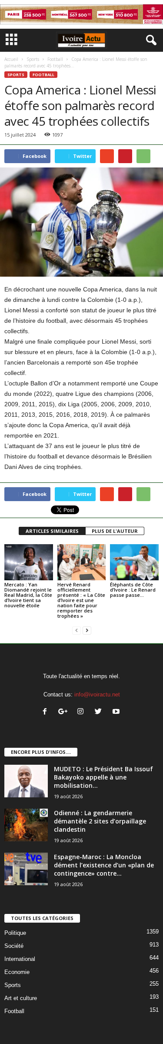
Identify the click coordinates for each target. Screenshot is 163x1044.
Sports (33, 59)
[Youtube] (117, 712)
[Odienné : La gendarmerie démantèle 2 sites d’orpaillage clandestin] (26, 825)
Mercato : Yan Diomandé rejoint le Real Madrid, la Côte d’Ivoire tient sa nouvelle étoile (28, 595)
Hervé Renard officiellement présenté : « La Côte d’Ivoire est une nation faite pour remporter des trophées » (81, 600)
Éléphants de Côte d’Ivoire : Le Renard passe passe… (133, 589)
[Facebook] (47, 712)
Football (55, 59)
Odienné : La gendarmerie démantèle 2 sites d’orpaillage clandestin (100, 821)
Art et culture (20, 998)
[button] (149, 40)
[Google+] (64, 712)
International (19, 959)
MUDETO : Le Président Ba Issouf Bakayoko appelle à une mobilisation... (103, 777)
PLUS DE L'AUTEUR (115, 531)
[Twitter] (100, 712)
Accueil (11, 59)
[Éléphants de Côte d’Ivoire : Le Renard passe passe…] (134, 562)
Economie (17, 972)
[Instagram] (82, 712)
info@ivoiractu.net (97, 694)
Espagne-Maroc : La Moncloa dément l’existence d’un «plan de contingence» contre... (104, 865)
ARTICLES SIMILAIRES (52, 531)
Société (13, 946)
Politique (15, 933)
